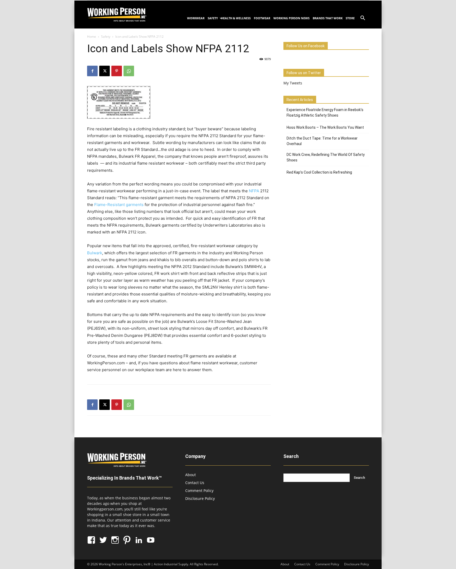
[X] (104, 71)
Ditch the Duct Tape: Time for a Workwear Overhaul (322, 141)
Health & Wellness (236, 18)
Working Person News (291, 18)
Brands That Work (328, 18)
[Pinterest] (116, 71)
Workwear (196, 18)
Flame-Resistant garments (119, 204)
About (190, 474)
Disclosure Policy (200, 498)
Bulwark (94, 252)
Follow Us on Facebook (306, 46)
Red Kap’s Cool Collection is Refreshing (319, 172)
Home (91, 36)
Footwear (262, 18)
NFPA (254, 190)
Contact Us (194, 482)
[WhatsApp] (129, 71)
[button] (362, 18)
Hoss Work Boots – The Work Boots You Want (325, 127)
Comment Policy (199, 490)
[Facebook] (92, 71)
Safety (213, 18)
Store (350, 18)
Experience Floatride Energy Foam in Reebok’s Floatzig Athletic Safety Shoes (325, 112)
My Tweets (292, 82)
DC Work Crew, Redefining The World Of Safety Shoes (326, 157)
